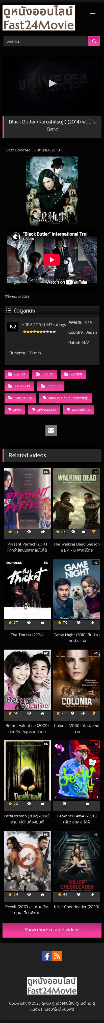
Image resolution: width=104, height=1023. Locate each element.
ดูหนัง (17, 409)
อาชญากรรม (23, 398)
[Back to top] (88, 1008)
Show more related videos (52, 930)
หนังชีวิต (47, 374)
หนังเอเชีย (53, 386)
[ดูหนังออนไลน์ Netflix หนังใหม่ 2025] (43, 18)
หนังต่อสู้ (76, 374)
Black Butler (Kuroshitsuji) (68, 398)
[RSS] (57, 956)
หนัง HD (19, 374)
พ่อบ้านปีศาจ (81, 409)
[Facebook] (47, 956)
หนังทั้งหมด (22, 386)
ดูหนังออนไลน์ (46, 409)
